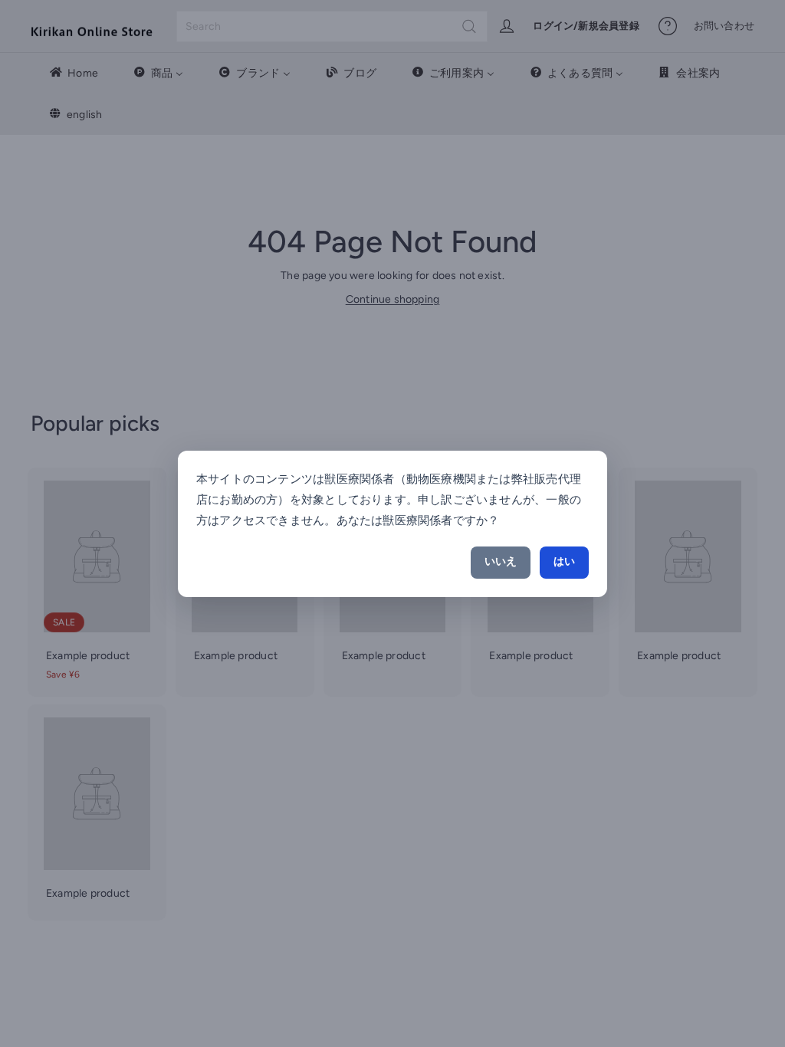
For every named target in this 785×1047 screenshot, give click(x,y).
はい (564, 561)
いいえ (500, 561)
